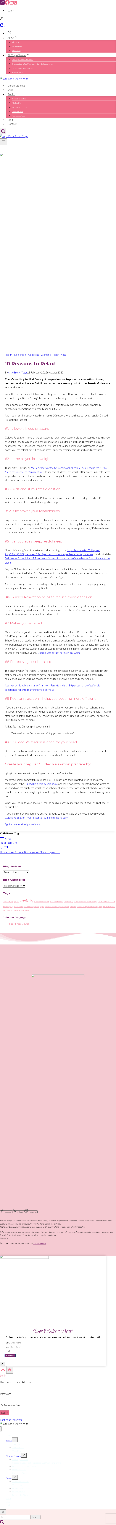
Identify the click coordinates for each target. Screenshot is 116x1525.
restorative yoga (82, 907)
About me (16, 42)
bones (61, 902)
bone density (54, 902)
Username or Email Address (15, 1382)
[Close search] (3, 1511)
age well (16, 902)
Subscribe (10, 1355)
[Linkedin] (11, 3)
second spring (93, 907)
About (9, 1440)
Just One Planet (39, 1243)
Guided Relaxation (19, 99)
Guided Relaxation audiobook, (41, 783)
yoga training (25, 910)
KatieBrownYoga (17, 372)
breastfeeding (68, 902)
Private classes (17, 72)
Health (8, 354)
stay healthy (107, 907)
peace (30, 824)
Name (7, 1342)
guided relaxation (15, 824)
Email (8, 1347)
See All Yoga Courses (20, 923)
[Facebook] (7, 3)
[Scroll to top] (3, 1370)
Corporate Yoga (16, 85)
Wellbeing (33, 354)
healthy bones (18, 907)
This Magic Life (8, 840)
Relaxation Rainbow (19, 107)
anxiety (26, 900)
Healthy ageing (8, 907)
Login (11, 10)
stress (113, 907)
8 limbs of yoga (8, 902)
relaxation (73, 907)
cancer (82, 902)
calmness (77, 902)
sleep (37, 824)
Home (8, 1435)
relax (67, 907)
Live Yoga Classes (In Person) (23, 60)
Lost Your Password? (11, 1419)
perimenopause (54, 907)
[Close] (2, 1364)
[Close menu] (1, 1428)
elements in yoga (91, 902)
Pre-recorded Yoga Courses (22, 68)
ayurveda (37, 902)
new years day (34, 907)
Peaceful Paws (17, 111)
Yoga (63, 354)
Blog (10, 119)
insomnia (27, 907)
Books (9, 1478)
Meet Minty (16, 50)
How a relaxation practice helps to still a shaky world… (30, 850)
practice (63, 907)
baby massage (44, 902)
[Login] (58, 19)
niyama (42, 907)
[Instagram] (2, 3)
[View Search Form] (3, 131)
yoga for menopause (13, 910)
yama (4, 910)
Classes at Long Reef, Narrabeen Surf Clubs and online (32, 64)
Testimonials (17, 46)
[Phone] (15, 3)
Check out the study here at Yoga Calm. (59, 652)
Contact (12, 123)
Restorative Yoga (18, 116)
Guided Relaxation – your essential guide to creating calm (36, 817)
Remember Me (11, 1405)
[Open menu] (3, 141)
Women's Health (50, 354)
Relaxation (20, 354)
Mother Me (16, 103)
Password (5, 1393)
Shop (10, 89)
